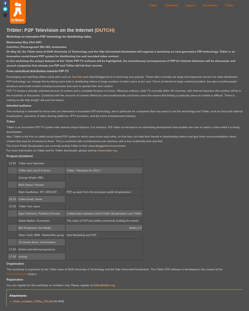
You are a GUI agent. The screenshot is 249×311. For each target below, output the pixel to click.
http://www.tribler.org (104, 150)
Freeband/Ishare (16, 274)
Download (171, 5)
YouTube (77, 76)
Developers (210, 5)
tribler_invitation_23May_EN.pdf (33, 301)
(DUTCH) (105, 30)
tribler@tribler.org (104, 285)
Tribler (153, 5)
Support (190, 5)
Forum (229, 5)
